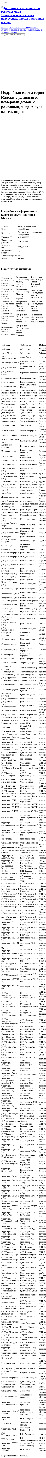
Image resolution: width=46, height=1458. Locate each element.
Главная (4, 27)
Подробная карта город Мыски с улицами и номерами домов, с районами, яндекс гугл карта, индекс (22, 29)
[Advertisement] (23, 61)
